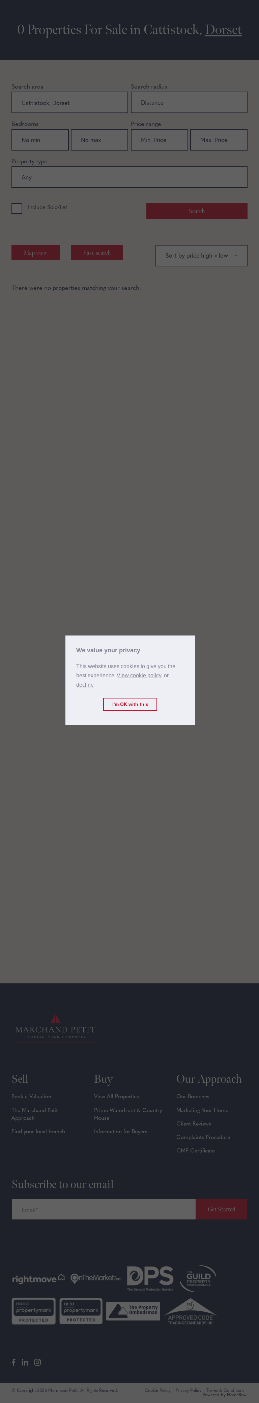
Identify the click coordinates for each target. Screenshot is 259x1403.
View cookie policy (139, 675)
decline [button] (85, 685)
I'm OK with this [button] (130, 704)
